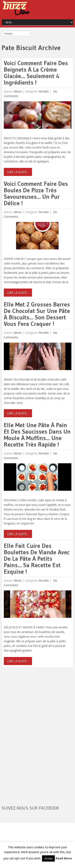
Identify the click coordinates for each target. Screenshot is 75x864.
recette (44, 91)
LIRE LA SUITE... (18, 172)
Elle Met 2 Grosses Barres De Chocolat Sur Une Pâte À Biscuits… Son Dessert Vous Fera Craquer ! (37, 314)
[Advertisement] (32, 733)
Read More (64, 858)
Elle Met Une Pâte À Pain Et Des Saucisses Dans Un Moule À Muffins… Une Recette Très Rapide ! (37, 434)
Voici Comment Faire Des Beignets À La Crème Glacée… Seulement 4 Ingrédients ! (36, 72)
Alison (18, 91)
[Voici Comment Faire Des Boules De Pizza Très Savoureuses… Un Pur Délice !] (37, 236)
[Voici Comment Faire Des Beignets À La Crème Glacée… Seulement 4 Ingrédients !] (37, 116)
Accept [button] (48, 858)
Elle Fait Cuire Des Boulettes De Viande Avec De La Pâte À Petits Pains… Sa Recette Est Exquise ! (37, 558)
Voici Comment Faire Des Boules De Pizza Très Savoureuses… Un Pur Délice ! (36, 193)
